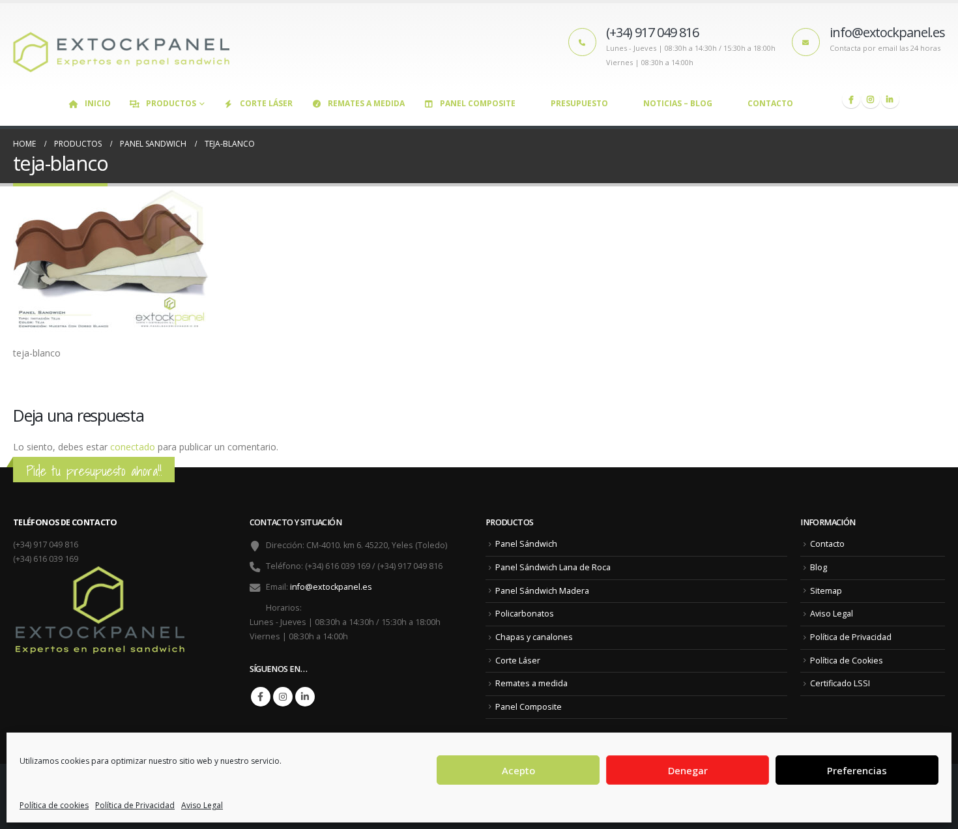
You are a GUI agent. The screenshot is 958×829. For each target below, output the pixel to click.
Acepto (518, 770)
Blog (818, 567)
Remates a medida (366, 103)
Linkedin (305, 696)
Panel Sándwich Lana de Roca (553, 567)
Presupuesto (579, 103)
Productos (171, 103)
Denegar (688, 770)
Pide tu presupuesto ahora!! (94, 471)
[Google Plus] (871, 99)
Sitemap (826, 590)
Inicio (98, 103)
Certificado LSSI (840, 683)
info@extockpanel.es (331, 586)
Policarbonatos (524, 613)
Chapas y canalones (534, 637)
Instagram (283, 696)
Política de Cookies (846, 660)
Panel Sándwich (526, 543)
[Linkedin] (890, 99)
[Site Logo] (127, 46)
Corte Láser (266, 103)
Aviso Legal (202, 805)
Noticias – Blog (677, 103)
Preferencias (857, 770)
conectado (132, 447)
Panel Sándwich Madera (542, 590)
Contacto (770, 103)
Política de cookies (54, 805)
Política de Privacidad (135, 805)
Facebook (260, 696)
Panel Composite (477, 103)
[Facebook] (851, 99)
